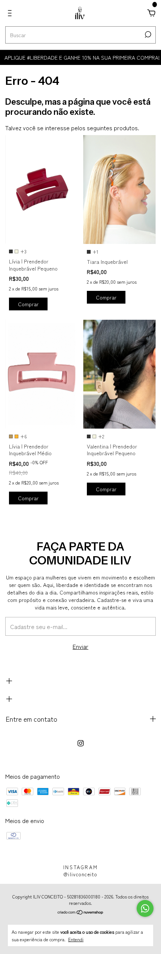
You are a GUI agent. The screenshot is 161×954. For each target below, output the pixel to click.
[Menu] (11, 13)
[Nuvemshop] (80, 912)
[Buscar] (147, 34)
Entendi (75, 939)
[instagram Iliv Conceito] (80, 743)
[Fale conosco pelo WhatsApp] (145, 908)
